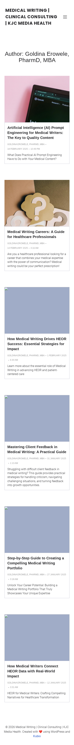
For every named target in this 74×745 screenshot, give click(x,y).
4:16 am (34, 248)
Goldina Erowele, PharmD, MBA (26, 144)
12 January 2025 (56, 683)
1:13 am (14, 463)
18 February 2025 (17, 149)
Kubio (37, 736)
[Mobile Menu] (65, 16)
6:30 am (14, 360)
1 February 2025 (56, 355)
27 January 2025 (56, 574)
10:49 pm (35, 149)
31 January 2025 (56, 458)
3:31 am (14, 687)
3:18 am (14, 579)
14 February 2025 (17, 248)
